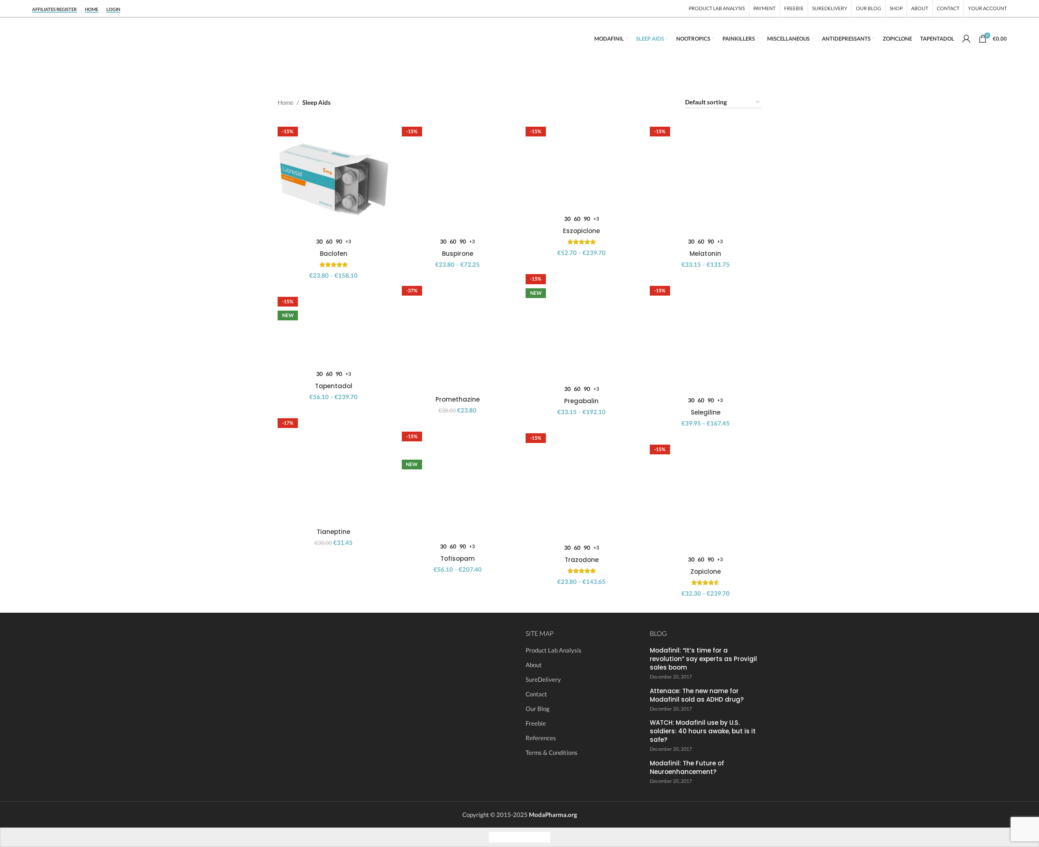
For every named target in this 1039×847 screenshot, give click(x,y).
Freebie (536, 723)
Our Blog (538, 708)
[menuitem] (496, 837)
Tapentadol (333, 386)
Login (113, 9)
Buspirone (457, 253)
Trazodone (582, 559)
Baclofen (333, 253)
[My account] (966, 38)
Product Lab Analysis (554, 650)
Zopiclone (705, 571)
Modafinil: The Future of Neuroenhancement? (687, 767)
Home (91, 9)
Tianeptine (333, 531)
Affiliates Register (54, 9)
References (541, 737)
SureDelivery (543, 679)
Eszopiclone (581, 231)
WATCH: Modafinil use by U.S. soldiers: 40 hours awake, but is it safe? (703, 731)
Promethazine (457, 399)
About (534, 664)
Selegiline (705, 412)
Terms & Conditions (552, 752)
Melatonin (705, 253)
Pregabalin (581, 401)
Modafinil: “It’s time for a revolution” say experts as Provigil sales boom (703, 659)
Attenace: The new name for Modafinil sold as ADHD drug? (697, 695)
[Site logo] (113, 37)
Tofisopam (457, 558)
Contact (536, 694)
